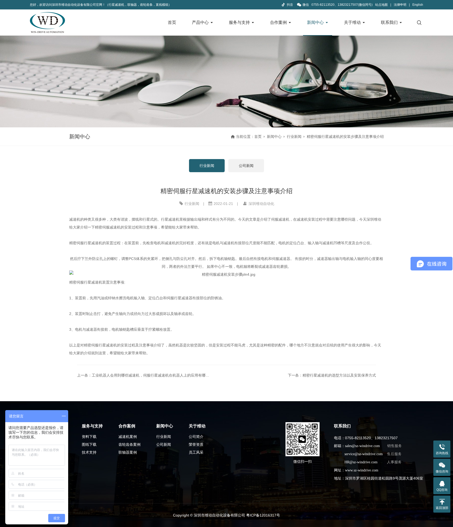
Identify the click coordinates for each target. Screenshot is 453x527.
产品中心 (200, 22)
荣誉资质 (196, 444)
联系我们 (389, 22)
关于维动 (352, 22)
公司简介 (196, 436)
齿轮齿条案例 (129, 444)
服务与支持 (239, 22)
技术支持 (89, 452)
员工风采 (196, 452)
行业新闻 (294, 136)
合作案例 (278, 22)
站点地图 (381, 5)
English (417, 5)
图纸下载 (89, 444)
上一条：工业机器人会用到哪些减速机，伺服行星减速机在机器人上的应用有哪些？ (144, 375)
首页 (172, 22)
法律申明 (400, 5)
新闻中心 (315, 22)
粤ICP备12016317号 (263, 515)
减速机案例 (127, 436)
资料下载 (89, 436)
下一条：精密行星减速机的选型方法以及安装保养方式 (332, 375)
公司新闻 (246, 166)
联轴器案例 (127, 452)
